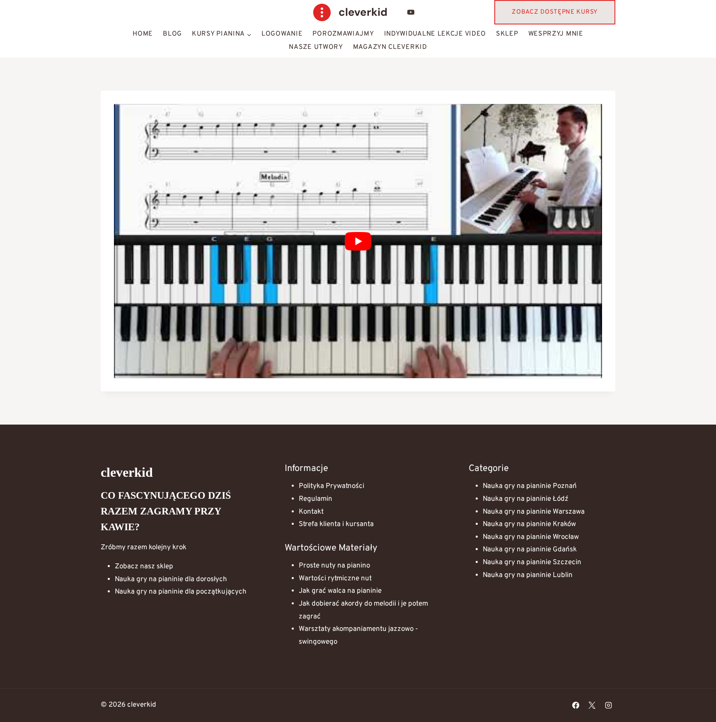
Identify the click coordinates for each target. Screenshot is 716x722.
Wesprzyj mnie (555, 34)
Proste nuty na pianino (334, 565)
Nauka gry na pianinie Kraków (529, 524)
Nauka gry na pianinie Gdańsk (530, 549)
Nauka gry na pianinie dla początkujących (181, 591)
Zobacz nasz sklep (144, 566)
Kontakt (311, 512)
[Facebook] (576, 705)
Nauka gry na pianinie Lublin (528, 575)
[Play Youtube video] (358, 241)
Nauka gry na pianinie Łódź (525, 499)
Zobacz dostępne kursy (555, 12)
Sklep (507, 34)
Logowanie (281, 34)
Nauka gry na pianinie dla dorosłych (171, 579)
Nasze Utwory (316, 47)
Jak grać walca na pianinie (340, 591)
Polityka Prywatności (331, 486)
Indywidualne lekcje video (435, 34)
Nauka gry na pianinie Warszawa (534, 512)
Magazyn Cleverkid (390, 47)
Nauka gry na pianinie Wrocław (531, 537)
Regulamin (315, 499)
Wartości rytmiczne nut (335, 578)
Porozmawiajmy (343, 34)
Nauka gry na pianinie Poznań (530, 486)
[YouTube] (411, 12)
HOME (143, 34)
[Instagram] (608, 705)
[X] (592, 705)
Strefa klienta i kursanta (336, 524)
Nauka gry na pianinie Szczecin (532, 562)
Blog (172, 34)
